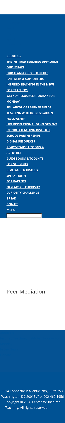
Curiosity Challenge (22, 193)
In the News (9, 349)
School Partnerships (23, 136)
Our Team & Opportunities (27, 73)
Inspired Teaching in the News (30, 84)
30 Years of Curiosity (23, 187)
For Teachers (17, 90)
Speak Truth (16, 176)
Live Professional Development (31, 124)
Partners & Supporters (25, 79)
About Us (13, 56)
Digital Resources (20, 141)
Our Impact (15, 67)
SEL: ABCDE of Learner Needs (28, 107)
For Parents (16, 181)
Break (11, 198)
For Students (17, 164)
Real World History (22, 170)
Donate (12, 204)
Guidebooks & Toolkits (25, 159)
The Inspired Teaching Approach (32, 62)
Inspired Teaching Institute (28, 130)
